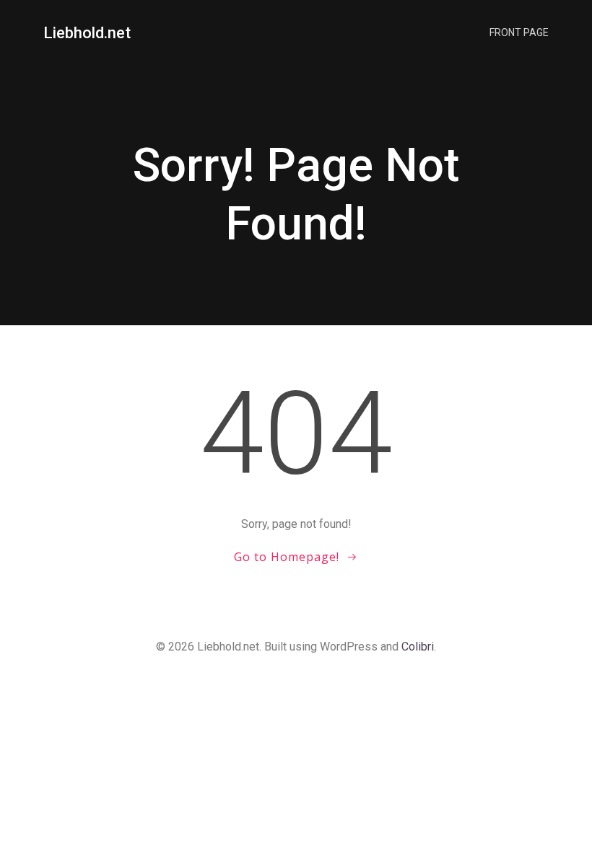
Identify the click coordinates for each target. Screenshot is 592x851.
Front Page (519, 32)
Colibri (417, 646)
